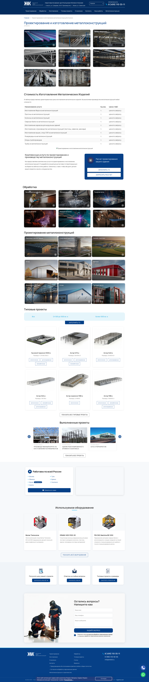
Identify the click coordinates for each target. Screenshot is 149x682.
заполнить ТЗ (104, 170)
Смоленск (54, 482)
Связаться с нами (50, 490)
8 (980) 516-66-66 (111, 657)
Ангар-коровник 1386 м (74, 396)
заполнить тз (74, 323)
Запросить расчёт (40, 580)
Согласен (103, 678)
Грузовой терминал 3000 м (41, 353)
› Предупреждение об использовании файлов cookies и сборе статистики (70, 666)
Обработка (77, 654)
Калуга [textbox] (92, 3)
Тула (52, 476)
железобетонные (41, 364)
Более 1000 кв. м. (102, 316)
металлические (34, 360)
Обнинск (32, 479)
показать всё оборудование (74, 555)
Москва (31, 476)
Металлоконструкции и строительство (60, 672)
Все (33, 316)
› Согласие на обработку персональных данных (63, 669)
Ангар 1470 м (74, 353)
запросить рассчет (104, 175)
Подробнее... (68, 680)
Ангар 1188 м (108, 396)
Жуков (35, 482)
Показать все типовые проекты (75, 415)
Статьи (76, 660)
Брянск (53, 479)
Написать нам (74, 580)
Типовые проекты (79, 657)
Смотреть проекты (107, 580)
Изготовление (53, 657)
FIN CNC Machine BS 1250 (103, 535)
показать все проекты (74, 455)
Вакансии (77, 663)
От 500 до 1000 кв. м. (60, 316)
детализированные (46, 360)
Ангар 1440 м (108, 353)
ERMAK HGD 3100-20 (68, 535)
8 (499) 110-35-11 (116, 4)
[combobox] (96, 3)
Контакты (52, 663)
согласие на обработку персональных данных (99, 634)
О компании (52, 660)
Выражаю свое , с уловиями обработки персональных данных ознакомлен (95, 635)
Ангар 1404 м (40, 396)
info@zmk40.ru (113, 2)
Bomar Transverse (32, 535)
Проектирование (54, 654)
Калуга (31, 485)
